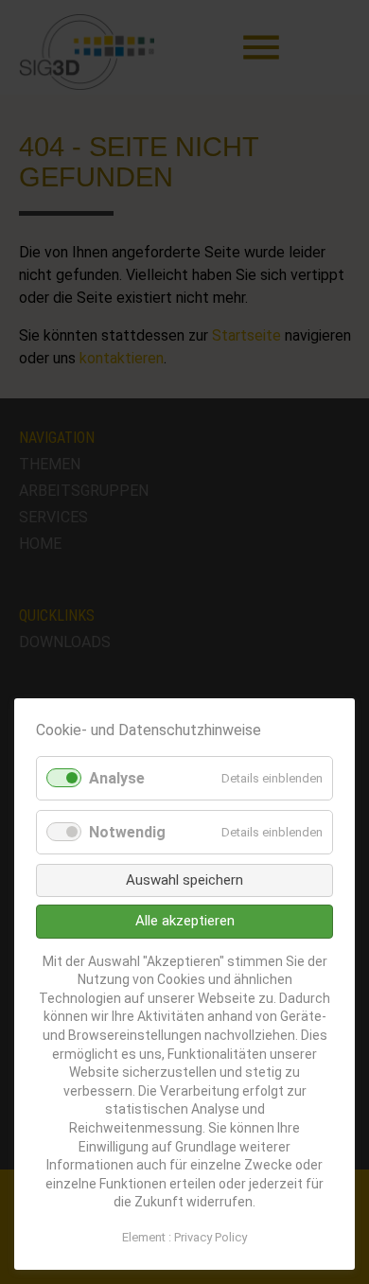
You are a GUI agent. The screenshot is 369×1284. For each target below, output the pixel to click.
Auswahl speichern (184, 879)
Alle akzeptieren (185, 920)
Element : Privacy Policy (184, 1237)
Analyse (117, 778)
